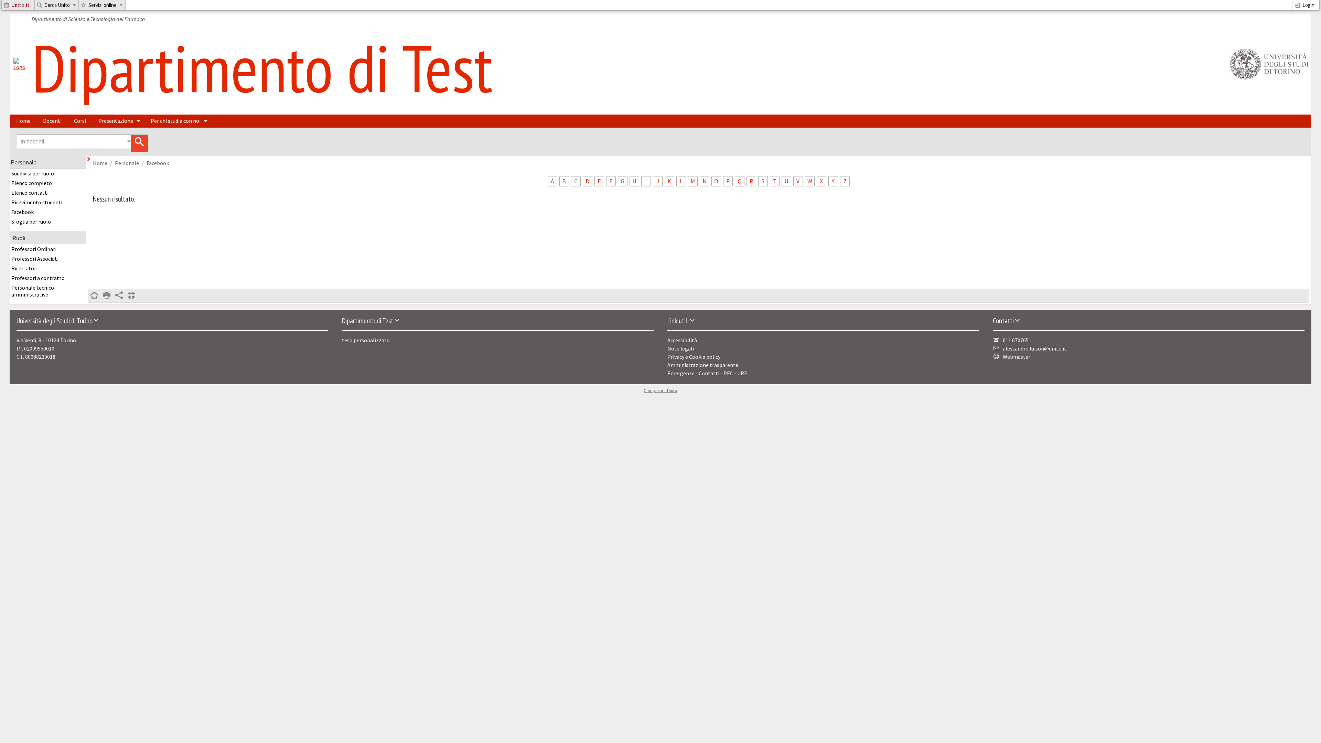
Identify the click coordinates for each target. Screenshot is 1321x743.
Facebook (22, 211)
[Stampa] (106, 295)
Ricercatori (24, 268)
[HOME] (94, 295)
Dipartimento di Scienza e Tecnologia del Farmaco (88, 18)
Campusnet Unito (660, 391)
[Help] (131, 295)
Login (1308, 5)
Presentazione (115, 120)
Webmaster (1016, 356)
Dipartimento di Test (262, 67)
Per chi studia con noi (176, 120)
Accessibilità (682, 340)
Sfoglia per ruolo (31, 221)
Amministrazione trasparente (702, 365)
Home (23, 120)
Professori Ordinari (33, 249)
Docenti (52, 120)
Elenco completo (31, 183)
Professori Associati (34, 258)
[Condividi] (119, 295)
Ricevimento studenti (36, 202)
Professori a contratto (38, 277)
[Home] (19, 67)
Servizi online (102, 5)
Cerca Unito (57, 5)
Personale (127, 163)
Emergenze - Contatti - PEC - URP (707, 373)
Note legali (680, 348)
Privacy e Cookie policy (693, 356)
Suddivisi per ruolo (32, 173)
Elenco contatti (30, 192)
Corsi (80, 120)
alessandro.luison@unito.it (1034, 348)
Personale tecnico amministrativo (32, 291)
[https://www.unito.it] (1268, 78)
